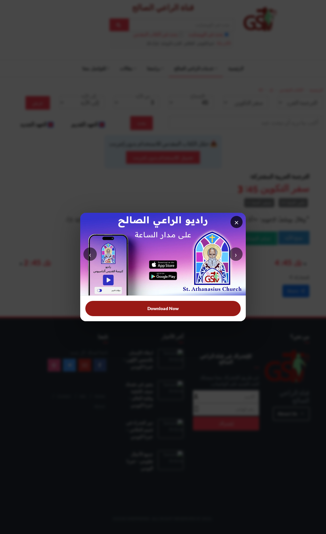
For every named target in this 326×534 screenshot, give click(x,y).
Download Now (163, 308)
